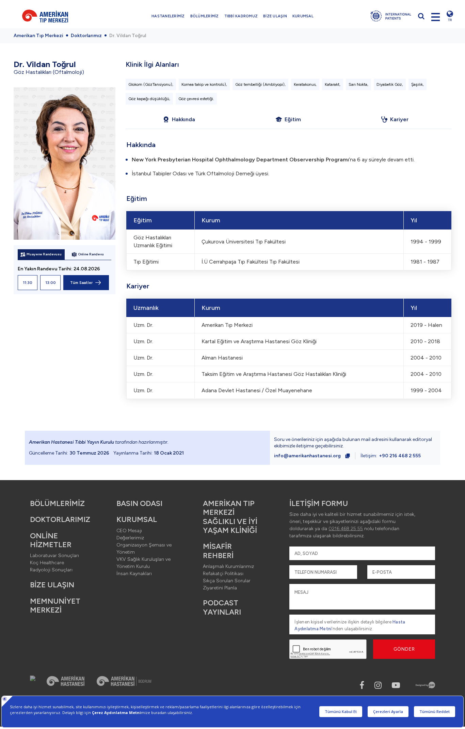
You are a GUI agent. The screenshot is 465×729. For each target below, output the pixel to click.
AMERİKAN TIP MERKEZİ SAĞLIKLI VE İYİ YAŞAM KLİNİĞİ (230, 517)
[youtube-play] (396, 685)
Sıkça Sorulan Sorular (227, 581)
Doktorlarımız (86, 35)
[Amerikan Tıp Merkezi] (55, 16)
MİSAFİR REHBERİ (218, 551)
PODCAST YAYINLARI (222, 607)
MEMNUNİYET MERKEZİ (55, 606)
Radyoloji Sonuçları (51, 570)
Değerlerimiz (130, 538)
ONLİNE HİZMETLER (50, 540)
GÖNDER (404, 649)
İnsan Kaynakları (134, 573)
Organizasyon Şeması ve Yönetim (144, 548)
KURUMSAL (303, 16)
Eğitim (293, 119)
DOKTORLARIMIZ (60, 519)
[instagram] (378, 685)
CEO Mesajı (129, 531)
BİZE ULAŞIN (275, 16)
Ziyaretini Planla (220, 588)
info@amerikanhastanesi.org (307, 456)
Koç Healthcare (47, 563)
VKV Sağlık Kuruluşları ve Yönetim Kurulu (143, 562)
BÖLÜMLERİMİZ (204, 16)
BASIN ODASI (139, 503)
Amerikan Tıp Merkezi (38, 35)
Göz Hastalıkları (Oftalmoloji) (49, 72)
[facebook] (361, 685)
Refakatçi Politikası (223, 573)
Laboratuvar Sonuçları (54, 555)
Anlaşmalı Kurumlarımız (228, 566)
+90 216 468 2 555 (400, 456)
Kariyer (399, 119)
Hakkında (183, 119)
